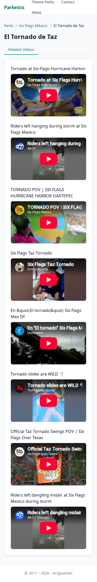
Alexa (36, 12)
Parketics (14, 7)
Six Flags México (33, 25)
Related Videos (21, 49)
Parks (8, 25)
